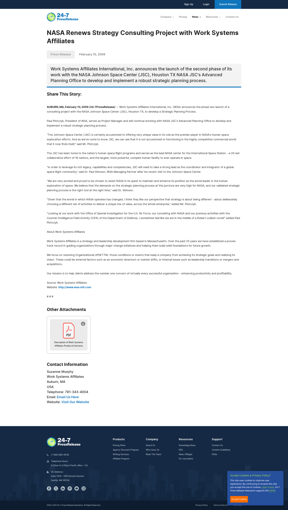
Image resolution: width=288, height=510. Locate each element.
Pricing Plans (119, 445)
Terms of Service (220, 505)
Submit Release (228, 4)
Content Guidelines (221, 450)
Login (206, 4)
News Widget (185, 454)
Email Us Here (68, 397)
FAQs (214, 454)
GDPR (272, 490)
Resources (186, 439)
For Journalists (186, 459)
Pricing (183, 17)
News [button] (195, 17)
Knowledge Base (187, 445)
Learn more (268, 487)
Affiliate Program (121, 459)
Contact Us (232, 17)
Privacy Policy (201, 505)
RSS (181, 450)
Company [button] (166, 17)
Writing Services (121, 454)
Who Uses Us (152, 450)
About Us (150, 445)
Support (217, 439)
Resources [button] (212, 17)
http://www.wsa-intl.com (74, 287)
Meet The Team (153, 454)
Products (119, 439)
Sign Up (188, 4)
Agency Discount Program (126, 450)
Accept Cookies (239, 499)
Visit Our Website (75, 402)
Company (152, 439)
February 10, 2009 (92, 54)
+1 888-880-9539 (60, 455)
